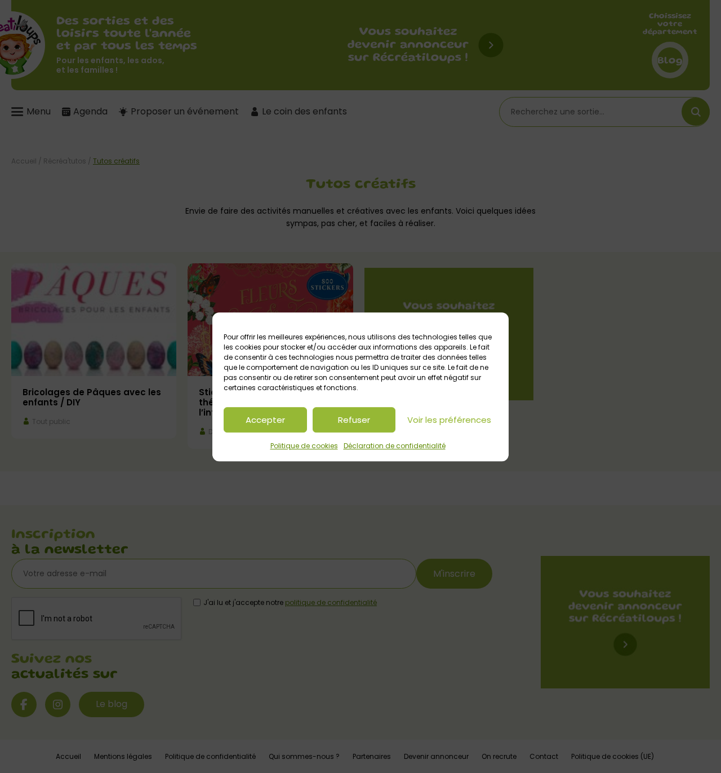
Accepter (265, 419)
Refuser (354, 419)
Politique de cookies (304, 445)
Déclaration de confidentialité (395, 445)
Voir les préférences (449, 419)
